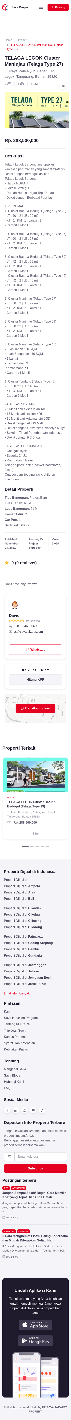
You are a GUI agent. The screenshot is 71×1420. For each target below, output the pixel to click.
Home (8, 39)
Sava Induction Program (21, 1018)
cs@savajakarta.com (28, 631)
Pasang (60, 7)
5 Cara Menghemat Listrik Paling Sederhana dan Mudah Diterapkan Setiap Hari (35, 1238)
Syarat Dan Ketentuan (19, 1043)
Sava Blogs (12, 1075)
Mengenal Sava (15, 1069)
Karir (7, 1011)
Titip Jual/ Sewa (15, 1030)
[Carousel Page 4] (42, 846)
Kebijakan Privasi (16, 1049)
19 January (12, 1217)
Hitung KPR (35, 679)
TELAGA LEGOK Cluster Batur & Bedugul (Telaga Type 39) (31, 804)
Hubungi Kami (14, 1081)
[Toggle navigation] (41, 7)
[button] (35, 1325)
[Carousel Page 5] (47, 846)
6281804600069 (25, 626)
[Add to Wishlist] (61, 764)
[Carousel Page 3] (37, 846)
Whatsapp (38, 649)
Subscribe (35, 1168)
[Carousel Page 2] (32, 846)
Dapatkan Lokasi (37, 708)
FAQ (7, 1088)
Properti (23, 39)
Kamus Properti (15, 1036)
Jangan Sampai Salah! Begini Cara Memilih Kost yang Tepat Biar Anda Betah (34, 1195)
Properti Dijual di (15, 879)
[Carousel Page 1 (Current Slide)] (25, 846)
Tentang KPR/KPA (17, 1024)
